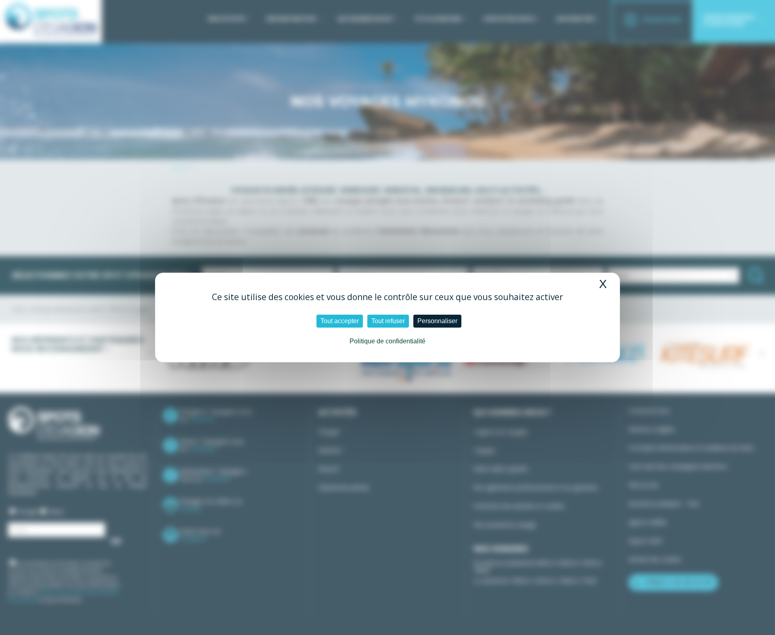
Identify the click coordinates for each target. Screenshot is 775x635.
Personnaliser (437, 321)
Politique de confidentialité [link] (387, 341)
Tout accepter (339, 321)
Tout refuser (388, 321)
